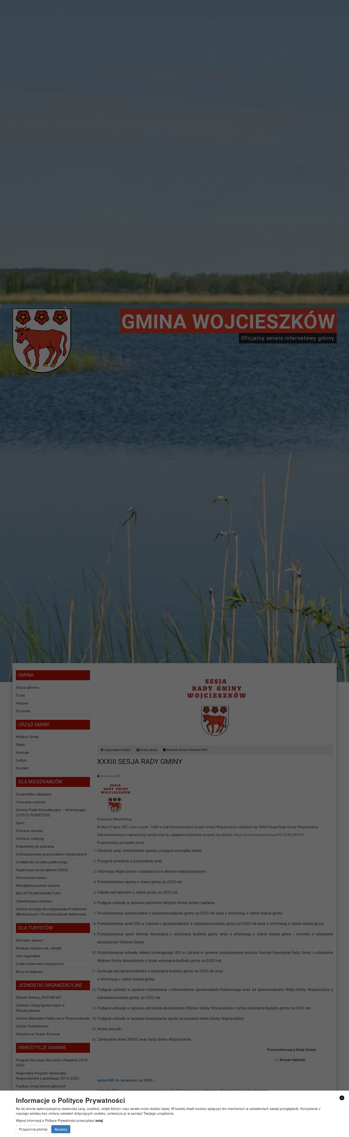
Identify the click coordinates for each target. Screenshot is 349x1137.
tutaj (99, 1120)
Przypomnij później (33, 1129)
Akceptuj (60, 1129)
